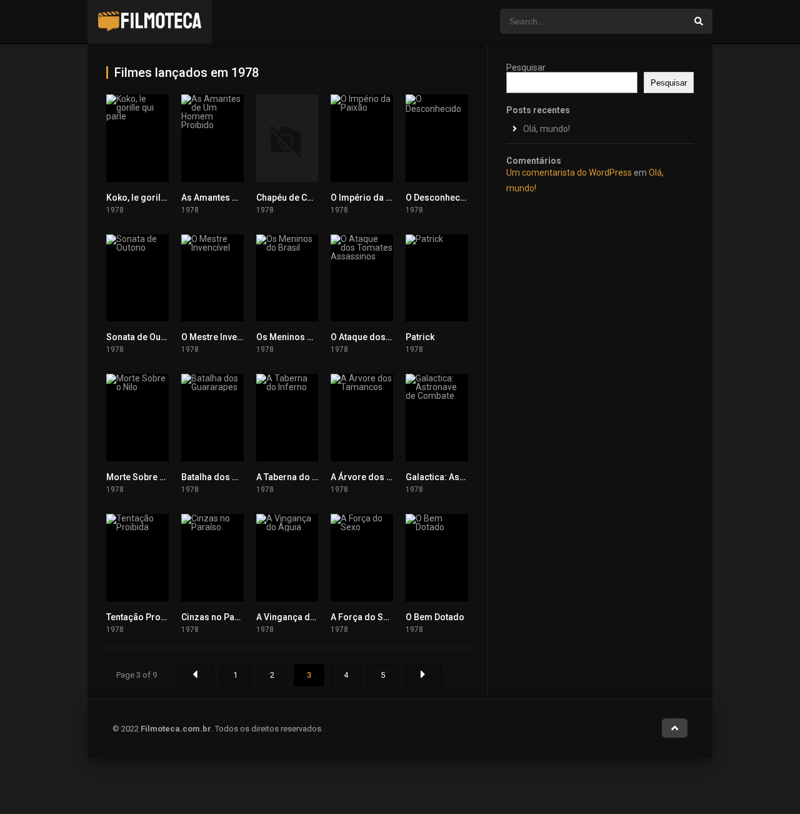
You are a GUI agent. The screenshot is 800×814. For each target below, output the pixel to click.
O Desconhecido (440, 198)
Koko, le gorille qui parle (156, 198)
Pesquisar (526, 68)
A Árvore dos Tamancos (380, 477)
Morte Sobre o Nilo (145, 477)
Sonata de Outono (142, 337)
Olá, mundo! (546, 129)
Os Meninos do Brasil (300, 337)
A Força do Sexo (364, 617)
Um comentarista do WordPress (569, 173)
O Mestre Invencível (221, 337)
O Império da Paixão (372, 198)
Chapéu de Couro (291, 198)
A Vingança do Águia (298, 617)
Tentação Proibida (143, 617)
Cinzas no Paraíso (218, 617)
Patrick (420, 337)
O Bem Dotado (435, 617)
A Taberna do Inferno (299, 477)
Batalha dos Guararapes (231, 477)
